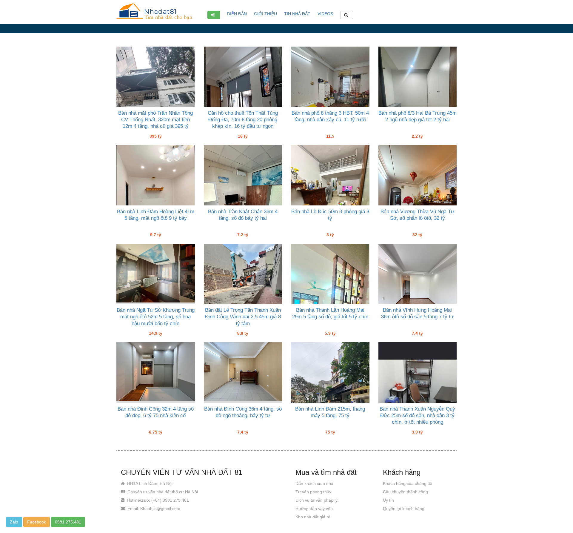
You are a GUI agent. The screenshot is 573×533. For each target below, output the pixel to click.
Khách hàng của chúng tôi (407, 483)
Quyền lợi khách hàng (403, 508)
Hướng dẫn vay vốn (314, 508)
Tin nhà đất (297, 13)
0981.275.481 (68, 522)
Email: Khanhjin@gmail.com (153, 508)
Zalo (14, 522)
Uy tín (388, 500)
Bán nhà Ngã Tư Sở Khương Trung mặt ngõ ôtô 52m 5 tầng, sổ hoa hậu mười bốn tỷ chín (156, 316)
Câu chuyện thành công (405, 491)
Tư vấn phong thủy (313, 491)
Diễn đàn (237, 13)
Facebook (36, 522)
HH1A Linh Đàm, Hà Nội (149, 483)
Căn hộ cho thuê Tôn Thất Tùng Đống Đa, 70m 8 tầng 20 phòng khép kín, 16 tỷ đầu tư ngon (243, 119)
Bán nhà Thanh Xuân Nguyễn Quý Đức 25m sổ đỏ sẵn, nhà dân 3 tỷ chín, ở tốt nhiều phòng (417, 415)
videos (325, 13)
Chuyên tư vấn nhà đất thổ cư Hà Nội (162, 491)
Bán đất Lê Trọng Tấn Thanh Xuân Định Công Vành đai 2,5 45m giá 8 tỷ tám (243, 316)
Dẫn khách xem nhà (314, 483)
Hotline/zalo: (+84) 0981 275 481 (157, 500)
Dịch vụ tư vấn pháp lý (316, 500)
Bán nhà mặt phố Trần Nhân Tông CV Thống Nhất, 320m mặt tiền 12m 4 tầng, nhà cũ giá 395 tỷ (155, 119)
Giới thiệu (265, 13)
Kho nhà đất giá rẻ (312, 516)
